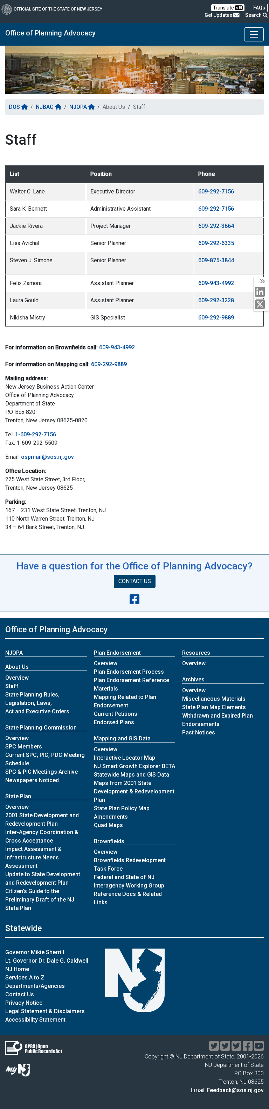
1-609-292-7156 (35, 434)
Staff (12, 686)
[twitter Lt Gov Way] (225, 1048)
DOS (15, 107)
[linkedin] (261, 292)
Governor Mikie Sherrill (34, 952)
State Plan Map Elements (214, 707)
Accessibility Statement (35, 1019)
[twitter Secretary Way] (214, 1048)
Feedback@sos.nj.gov (235, 1090)
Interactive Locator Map (124, 757)
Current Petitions (115, 714)
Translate (224, 8)
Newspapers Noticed (32, 780)
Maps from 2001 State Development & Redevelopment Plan (134, 791)
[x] (261, 305)
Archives (193, 679)
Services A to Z (24, 977)
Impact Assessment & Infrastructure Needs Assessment (33, 857)
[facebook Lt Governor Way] (248, 1048)
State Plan (18, 796)
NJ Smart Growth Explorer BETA (134, 766)
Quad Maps (108, 825)
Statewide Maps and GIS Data (131, 774)
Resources (196, 652)
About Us (17, 667)
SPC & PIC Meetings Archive (41, 771)
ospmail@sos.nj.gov (47, 457)
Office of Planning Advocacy (50, 33)
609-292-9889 (216, 317)
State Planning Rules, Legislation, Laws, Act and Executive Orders (37, 703)
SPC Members (23, 746)
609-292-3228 (216, 300)
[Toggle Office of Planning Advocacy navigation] (254, 34)
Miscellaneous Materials (214, 698)
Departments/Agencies (35, 986)
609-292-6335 (216, 243)
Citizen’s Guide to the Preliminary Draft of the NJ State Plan (39, 899)
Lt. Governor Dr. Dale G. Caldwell (46, 960)
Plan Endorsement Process (129, 671)
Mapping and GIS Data (122, 738)
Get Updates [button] (219, 15)
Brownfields (109, 841)
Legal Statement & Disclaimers (45, 1011)
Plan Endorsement (117, 652)
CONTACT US (134, 581)
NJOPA (78, 107)
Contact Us (19, 994)
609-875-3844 (216, 260)
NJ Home (17, 969)
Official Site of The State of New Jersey (58, 9)
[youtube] (259, 1048)
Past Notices (198, 732)
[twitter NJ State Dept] (236, 1048)
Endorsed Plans (114, 722)
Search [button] (254, 15)
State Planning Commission (41, 727)
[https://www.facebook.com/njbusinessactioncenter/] (134, 600)
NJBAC (45, 107)
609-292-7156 (216, 191)
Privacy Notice (23, 1002)
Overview (17, 677)
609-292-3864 (216, 226)
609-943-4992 (216, 283)
